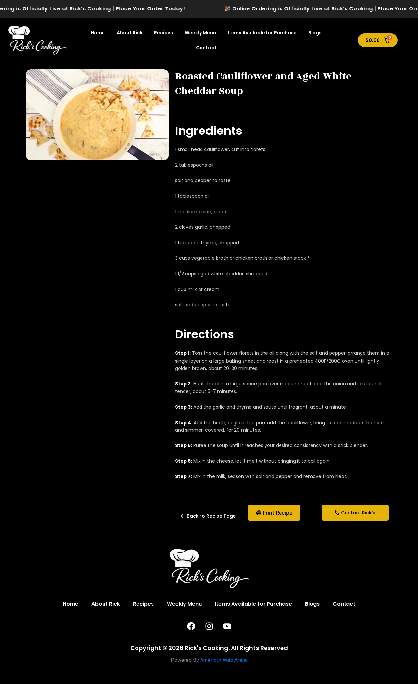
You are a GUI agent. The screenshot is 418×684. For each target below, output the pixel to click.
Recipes (163, 32)
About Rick (129, 32)
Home (98, 32)
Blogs (315, 32)
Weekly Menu (200, 32)
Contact (206, 47)
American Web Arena (224, 660)
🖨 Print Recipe (274, 512)
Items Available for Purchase (262, 32)
